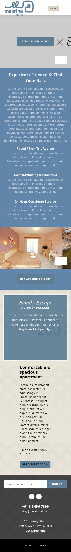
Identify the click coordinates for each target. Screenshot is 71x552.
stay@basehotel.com (35, 511)
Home (28, 545)
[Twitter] (39, 496)
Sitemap (41, 545)
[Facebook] (31, 496)
